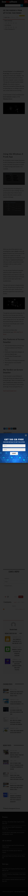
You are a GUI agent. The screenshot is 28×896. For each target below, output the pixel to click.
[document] (14, 448)
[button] (25, 435)
